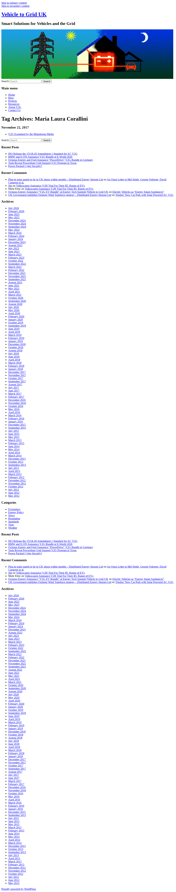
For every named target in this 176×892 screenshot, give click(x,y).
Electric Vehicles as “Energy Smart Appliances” (138, 191)
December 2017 (17, 372)
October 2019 (15, 322)
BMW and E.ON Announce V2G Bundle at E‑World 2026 (40, 156)
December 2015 (17, 424)
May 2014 (13, 449)
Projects (12, 100)
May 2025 (13, 217)
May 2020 (13, 310)
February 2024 (16, 236)
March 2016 (14, 415)
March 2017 (14, 393)
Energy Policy (16, 512)
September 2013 (17, 464)
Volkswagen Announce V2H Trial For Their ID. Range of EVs (50, 185)
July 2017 (13, 387)
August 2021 (15, 282)
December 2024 (17, 220)
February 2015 (16, 443)
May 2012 (13, 495)
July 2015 (13, 430)
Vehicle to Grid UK (24, 14)
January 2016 (15, 421)
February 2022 (16, 270)
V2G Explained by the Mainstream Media (31, 134)
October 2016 (15, 406)
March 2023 (14, 254)
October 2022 (15, 260)
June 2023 (13, 251)
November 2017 (17, 375)
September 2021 (17, 279)
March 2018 (14, 362)
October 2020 (15, 297)
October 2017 (15, 378)
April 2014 (14, 452)
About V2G (14, 107)
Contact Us (14, 110)
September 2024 (17, 226)
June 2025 (13, 214)
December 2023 (17, 242)
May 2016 (13, 409)
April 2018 (14, 359)
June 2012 (13, 492)
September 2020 (17, 301)
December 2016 (17, 399)
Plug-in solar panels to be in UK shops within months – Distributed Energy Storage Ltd (55, 179)
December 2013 (17, 458)
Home (11, 94)
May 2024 (13, 229)
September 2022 (17, 263)
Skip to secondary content (15, 5)
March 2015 (14, 440)
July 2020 (13, 307)
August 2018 (15, 350)
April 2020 (14, 313)
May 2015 (13, 437)
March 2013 (14, 474)
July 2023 (13, 248)
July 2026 (13, 208)
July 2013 (13, 468)
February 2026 (16, 211)
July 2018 (13, 353)
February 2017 (16, 396)
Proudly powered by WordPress (18, 889)
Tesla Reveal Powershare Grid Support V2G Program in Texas (42, 163)
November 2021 (17, 276)
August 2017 (15, 384)
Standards (13, 521)
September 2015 (17, 427)
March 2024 (14, 232)
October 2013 (15, 461)
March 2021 (14, 294)
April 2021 (14, 291)
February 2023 (16, 257)
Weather (12, 527)
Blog (11, 97)
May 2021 (13, 288)
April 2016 (14, 412)
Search (5, 81)
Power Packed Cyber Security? (25, 166)
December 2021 (17, 273)
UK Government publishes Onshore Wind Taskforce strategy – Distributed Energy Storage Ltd (59, 194)
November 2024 (17, 223)
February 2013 (16, 477)
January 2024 (15, 239)
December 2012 (17, 480)
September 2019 (17, 325)
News (11, 515)
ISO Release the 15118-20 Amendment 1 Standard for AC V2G (43, 153)
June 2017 (13, 390)
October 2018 (15, 347)
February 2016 (16, 418)
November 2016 (17, 403)
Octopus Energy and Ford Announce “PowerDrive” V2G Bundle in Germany (50, 159)
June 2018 (13, 356)
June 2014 (13, 446)
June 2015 (13, 434)
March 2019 (14, 335)
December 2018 (17, 344)
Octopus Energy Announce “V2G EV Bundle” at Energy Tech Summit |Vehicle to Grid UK (58, 191)
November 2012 (17, 483)
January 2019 (15, 341)
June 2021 (13, 285)
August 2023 (15, 245)
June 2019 (13, 328)
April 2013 (14, 471)
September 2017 (17, 381)
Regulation (14, 518)
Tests (11, 524)
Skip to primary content (14, 2)
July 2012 (13, 489)
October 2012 (15, 486)
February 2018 (16, 365)
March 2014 (14, 455)
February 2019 (16, 338)
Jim (10, 185)
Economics (14, 509)
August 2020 (15, 304)
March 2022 (14, 266)
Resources (13, 104)
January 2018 (15, 369)
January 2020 (15, 319)
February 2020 (16, 316)
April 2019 (14, 331)
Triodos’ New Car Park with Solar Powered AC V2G (144, 194)
